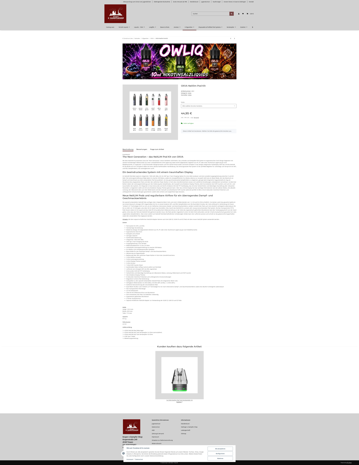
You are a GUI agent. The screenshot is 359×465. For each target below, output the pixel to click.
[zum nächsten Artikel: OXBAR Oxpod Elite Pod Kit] (234, 38)
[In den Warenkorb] (124, 83)
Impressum (129, 459)
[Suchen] (231, 14)
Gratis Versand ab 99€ (180, 2)
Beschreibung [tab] (128, 149)
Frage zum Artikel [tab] (157, 149)
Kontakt (251, 2)
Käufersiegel (217, 2)
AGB (153, 430)
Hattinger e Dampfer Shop (189, 427)
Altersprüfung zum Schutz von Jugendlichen (137, 2)
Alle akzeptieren (220, 448)
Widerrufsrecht (156, 443)
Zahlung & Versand (158, 433)
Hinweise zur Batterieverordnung (162, 440)
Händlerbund (194, 2)
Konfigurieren (220, 453)
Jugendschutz (205, 2)
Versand (196, 117)
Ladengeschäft (185, 430)
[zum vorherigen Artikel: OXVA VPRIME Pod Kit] (231, 38)
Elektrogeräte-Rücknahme (162, 2)
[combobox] (208, 106)
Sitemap (183, 433)
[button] (239, 13)
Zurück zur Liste (128, 38)
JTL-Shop (349, 462)
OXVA (189, 93)
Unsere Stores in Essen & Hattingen (235, 2)
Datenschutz (139, 459)
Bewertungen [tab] (141, 149)
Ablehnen (220, 458)
